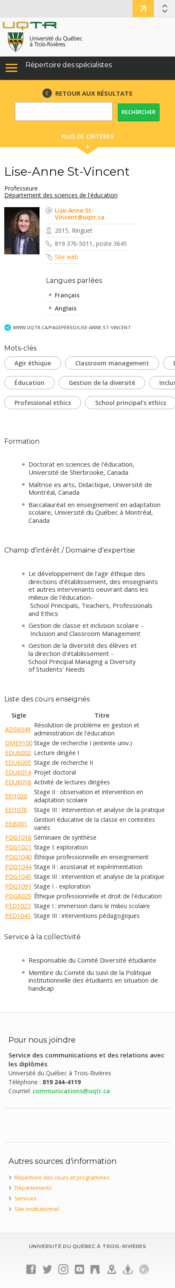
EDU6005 (18, 762)
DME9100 (18, 743)
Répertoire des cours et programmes (62, 1177)
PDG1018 (18, 837)
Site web (66, 257)
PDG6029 (18, 896)
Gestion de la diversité (102, 383)
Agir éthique (32, 363)
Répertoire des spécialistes (68, 65)
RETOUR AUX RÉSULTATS (94, 93)
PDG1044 (18, 867)
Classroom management (112, 363)
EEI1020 (16, 796)
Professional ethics (42, 403)
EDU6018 (18, 782)
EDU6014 (18, 772)
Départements (33, 1187)
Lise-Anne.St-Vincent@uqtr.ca (79, 213)
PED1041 (18, 916)
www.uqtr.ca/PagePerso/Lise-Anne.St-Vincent (72, 327)
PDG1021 (18, 847)
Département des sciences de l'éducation (61, 195)
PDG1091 (18, 886)
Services (25, 1198)
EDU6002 (18, 753)
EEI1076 (16, 810)
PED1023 (18, 906)
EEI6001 (16, 824)
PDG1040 (18, 857)
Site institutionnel (36, 1209)
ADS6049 (18, 729)
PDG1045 (18, 876)
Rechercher (138, 112)
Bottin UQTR (143, 8)
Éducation (29, 383)
